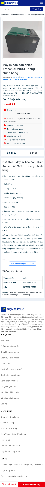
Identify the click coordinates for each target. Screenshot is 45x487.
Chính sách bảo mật (10, 346)
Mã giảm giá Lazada (10, 392)
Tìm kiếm (36, 9)
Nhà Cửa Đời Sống (9, 428)
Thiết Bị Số (5, 440)
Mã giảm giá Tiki (8, 386)
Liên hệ (4, 404)
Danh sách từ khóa (9, 381)
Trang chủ (4, 14)
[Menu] (41, 3)
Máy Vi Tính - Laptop (17, 14)
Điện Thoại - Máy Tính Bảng (13, 434)
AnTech (16, 77)
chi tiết (33, 153)
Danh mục (5, 363)
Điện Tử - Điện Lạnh (10, 417)
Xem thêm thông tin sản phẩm (22, 263)
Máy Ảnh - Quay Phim (10, 451)
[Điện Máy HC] (13, 309)
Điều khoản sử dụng (10, 352)
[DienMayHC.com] (13, 3)
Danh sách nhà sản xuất (11, 369)
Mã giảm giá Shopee (10, 398)
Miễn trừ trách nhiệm (10, 358)
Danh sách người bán (10, 375)
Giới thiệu (11, 153)
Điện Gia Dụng (7, 422)
